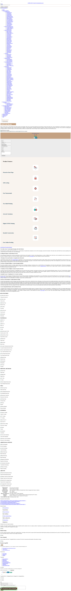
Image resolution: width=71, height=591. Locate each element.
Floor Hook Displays (8, 107)
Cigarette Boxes (9, 83)
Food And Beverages (8, 30)
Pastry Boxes (9, 52)
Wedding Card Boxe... (10, 91)
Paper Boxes (9, 80)
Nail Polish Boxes (10, 19)
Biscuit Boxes (9, 50)
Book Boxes (9, 76)
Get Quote (3, 155)
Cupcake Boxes (9, 46)
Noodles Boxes (9, 40)
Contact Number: (3, 585)
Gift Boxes (6, 53)
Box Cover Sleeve (10, 94)
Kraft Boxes (9, 62)
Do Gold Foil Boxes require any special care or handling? (10, 503)
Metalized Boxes (7, 58)
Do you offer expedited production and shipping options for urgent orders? (13, 504)
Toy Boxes (8, 90)
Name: (1, 583)
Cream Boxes (9, 13)
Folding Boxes (9, 67)
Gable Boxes (9, 56)
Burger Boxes (9, 39)
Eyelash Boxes (9, 14)
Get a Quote (4, 553)
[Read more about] (4, 572)
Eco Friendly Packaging (8, 61)
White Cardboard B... (10, 65)
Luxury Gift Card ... (10, 103)
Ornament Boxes (9, 57)
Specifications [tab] (2, 247)
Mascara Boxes (9, 18)
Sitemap (3, 555)
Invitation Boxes (9, 84)
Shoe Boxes (9, 100)
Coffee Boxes (9, 37)
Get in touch (42, 290)
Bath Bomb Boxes (10, 98)
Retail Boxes (7, 66)
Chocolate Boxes (9, 36)
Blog (3, 116)
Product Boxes (9, 75)
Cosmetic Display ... (10, 28)
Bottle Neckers (9, 32)
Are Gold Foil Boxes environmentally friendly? (8, 502)
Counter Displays (7, 111)
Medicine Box (9, 82)
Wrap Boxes (9, 93)
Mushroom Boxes (10, 43)
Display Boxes (9, 29)
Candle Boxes (9, 68)
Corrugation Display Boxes (6, 105)
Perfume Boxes (9, 12)
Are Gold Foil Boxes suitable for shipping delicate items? (10, 501)
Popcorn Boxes (9, 41)
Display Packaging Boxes (9, 26)
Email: (1, 584)
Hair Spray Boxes (10, 21)
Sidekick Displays (7, 110)
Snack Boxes (9, 42)
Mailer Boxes (9, 64)
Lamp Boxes (9, 99)
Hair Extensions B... (10, 17)
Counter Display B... (10, 27)
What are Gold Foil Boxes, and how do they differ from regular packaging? (13, 500)
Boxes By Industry (5, 10)
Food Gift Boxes (9, 104)
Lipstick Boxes (9, 15)
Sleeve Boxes (9, 71)
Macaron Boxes (9, 49)
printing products (5, 114)
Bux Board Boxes (10, 63)
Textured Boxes (9, 59)
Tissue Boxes (9, 96)
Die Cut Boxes (9, 86)
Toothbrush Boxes (10, 97)
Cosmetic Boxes (7, 11)
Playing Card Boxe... (10, 79)
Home (3, 9)
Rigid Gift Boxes (7, 102)
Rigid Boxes (4, 559)
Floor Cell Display (8, 109)
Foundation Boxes (10, 16)
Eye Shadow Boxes (10, 20)
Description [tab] (7, 247)
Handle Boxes (9, 54)
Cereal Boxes (9, 35)
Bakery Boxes (9, 31)
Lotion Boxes (9, 25)
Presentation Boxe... (10, 77)
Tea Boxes (8, 44)
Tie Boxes (8, 89)
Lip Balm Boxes (9, 23)
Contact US (4, 554)
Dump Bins (6, 112)
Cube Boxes (9, 87)
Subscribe (12, 570)
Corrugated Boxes (10, 85)
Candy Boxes (9, 34)
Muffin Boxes (9, 38)
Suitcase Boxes (9, 88)
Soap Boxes (9, 70)
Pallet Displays (7, 106)
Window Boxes (9, 92)
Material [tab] (10, 247)
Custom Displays (7, 113)
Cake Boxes (9, 45)
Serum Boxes (9, 22)
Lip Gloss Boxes (9, 24)
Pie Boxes (8, 48)
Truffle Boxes (9, 51)
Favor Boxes (9, 55)
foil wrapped (31, 256)
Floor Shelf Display (8, 108)
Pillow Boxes (9, 72)
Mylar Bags (8, 95)
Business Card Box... (10, 78)
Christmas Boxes (9, 81)
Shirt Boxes (8, 73)
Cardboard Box (9, 69)
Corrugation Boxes (15, 259)
